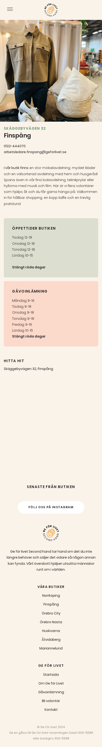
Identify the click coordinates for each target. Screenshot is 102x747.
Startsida (51, 674)
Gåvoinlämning (51, 692)
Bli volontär (51, 700)
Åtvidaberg (51, 639)
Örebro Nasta (51, 622)
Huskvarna (51, 630)
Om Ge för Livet (51, 683)
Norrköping (51, 595)
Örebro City (51, 613)
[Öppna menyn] (10, 10)
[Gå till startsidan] (51, 10)
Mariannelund (51, 648)
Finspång (51, 604)
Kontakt (51, 709)
